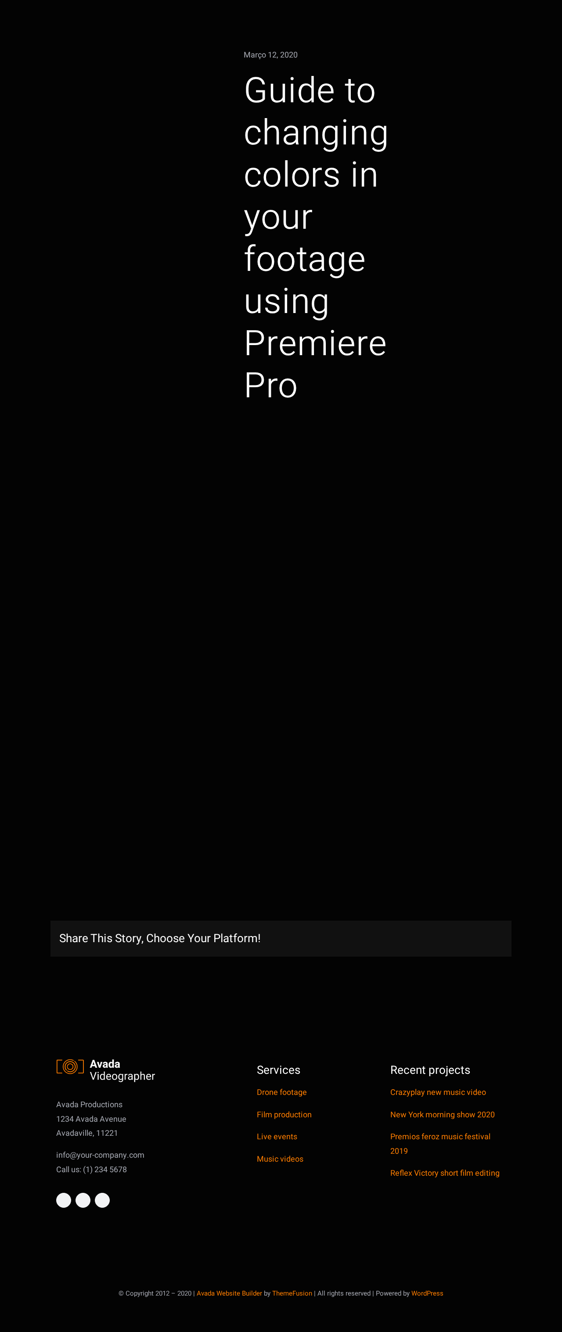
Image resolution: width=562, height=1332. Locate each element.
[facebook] (63, 1200)
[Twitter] (397, 938)
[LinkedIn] (425, 938)
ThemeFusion (292, 1293)
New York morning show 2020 (442, 1115)
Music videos (280, 1159)
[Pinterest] (468, 938)
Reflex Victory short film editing (445, 1173)
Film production (284, 1115)
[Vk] (482, 938)
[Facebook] (383, 938)
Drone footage (282, 1092)
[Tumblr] (454, 938)
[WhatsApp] (439, 938)
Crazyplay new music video (438, 1092)
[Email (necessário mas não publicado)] (496, 938)
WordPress (427, 1293)
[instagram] (102, 1200)
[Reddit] (411, 938)
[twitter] (83, 1200)
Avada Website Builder (229, 1293)
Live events (277, 1137)
